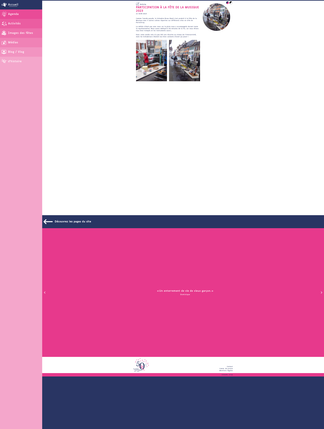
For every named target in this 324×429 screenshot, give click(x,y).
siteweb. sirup (227, 374)
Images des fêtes (20, 33)
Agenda (13, 14)
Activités (14, 23)
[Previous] (45, 292)
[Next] (321, 292)
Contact (230, 366)
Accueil (13, 4)
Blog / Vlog (16, 52)
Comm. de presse (226, 368)
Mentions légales (226, 370)
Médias (13, 42)
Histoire (16, 61)
